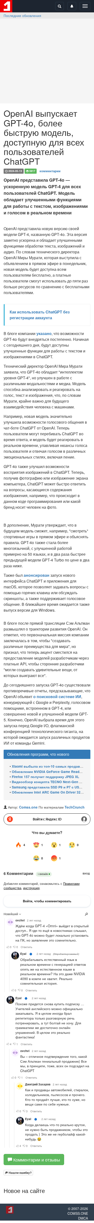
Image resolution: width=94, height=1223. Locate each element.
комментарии (50, 171)
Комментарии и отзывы (36, 1159)
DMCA (83, 1218)
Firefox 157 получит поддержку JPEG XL (45, 776)
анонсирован (36, 575)
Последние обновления (22, 15)
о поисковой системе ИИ (56, 696)
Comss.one (28, 807)
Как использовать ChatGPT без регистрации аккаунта (40, 314)
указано (44, 333)
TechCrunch (75, 807)
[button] (18, 1172)
